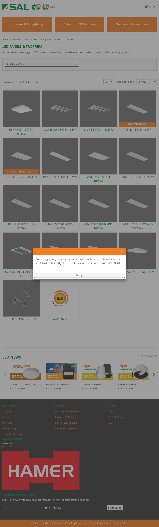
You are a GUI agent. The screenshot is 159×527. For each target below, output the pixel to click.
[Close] (121, 251)
